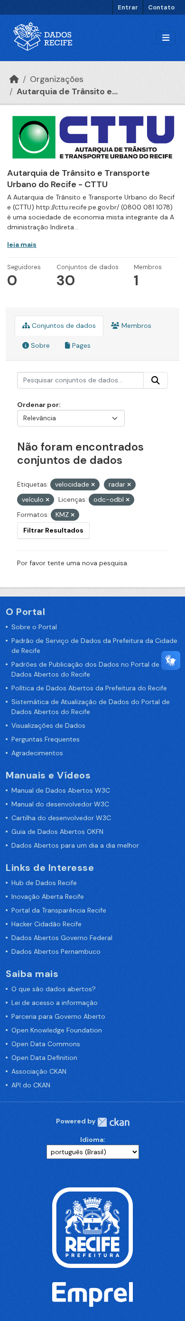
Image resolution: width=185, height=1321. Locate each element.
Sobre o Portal (34, 627)
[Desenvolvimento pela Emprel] (92, 1293)
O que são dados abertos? (53, 989)
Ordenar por (38, 404)
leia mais (22, 244)
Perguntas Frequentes (45, 739)
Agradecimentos (37, 753)
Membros (135, 325)
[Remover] (93, 484)
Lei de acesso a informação (54, 1002)
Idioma (91, 1139)
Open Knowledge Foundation (56, 1030)
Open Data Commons (45, 1044)
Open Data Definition (44, 1057)
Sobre (39, 345)
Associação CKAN (38, 1071)
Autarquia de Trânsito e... (67, 91)
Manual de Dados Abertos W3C (60, 790)
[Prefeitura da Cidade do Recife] (92, 1226)
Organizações (56, 79)
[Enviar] (155, 380)
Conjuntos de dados (63, 325)
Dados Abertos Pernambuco (56, 951)
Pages (80, 345)
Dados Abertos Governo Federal (61, 937)
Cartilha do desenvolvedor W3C (61, 818)
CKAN (113, 1122)
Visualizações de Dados (48, 725)
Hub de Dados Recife (44, 882)
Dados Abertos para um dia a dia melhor (75, 845)
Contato (161, 7)
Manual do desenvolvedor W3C (60, 804)
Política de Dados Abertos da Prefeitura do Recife (89, 688)
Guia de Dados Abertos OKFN (57, 831)
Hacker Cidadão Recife (46, 924)
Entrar (128, 7)
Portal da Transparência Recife (58, 910)
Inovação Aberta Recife (47, 896)
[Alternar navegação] (166, 38)
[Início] (14, 79)
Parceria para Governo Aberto (58, 1016)
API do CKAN (30, 1085)
